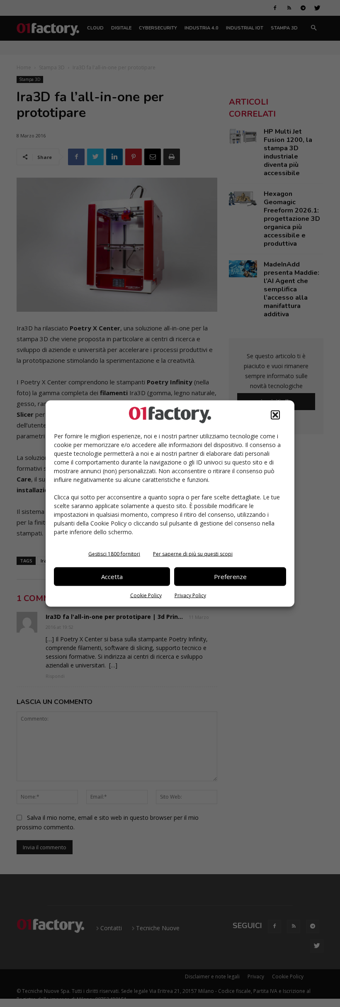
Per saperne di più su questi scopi (193, 553)
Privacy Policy (190, 595)
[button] (275, 415)
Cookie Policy (146, 595)
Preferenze (230, 576)
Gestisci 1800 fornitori (114, 553)
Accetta (112, 576)
